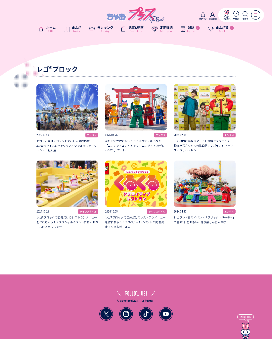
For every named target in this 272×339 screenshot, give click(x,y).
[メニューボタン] (255, 15)
